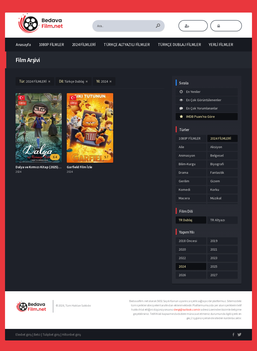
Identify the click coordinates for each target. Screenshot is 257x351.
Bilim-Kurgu (187, 164)
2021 (213, 249)
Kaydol (196, 26)
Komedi (184, 189)
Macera (184, 198)
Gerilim (184, 181)
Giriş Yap (229, 26)
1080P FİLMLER (51, 44)
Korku (214, 189)
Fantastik (217, 172)
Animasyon (187, 155)
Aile (181, 147)
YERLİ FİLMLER (221, 44)
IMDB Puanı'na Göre (200, 116)
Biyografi (217, 164)
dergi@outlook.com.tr (187, 309)
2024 (182, 266)
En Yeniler (193, 91)
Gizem (215, 181)
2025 (213, 266)
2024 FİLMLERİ (84, 44)
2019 (213, 241)
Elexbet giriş (24, 334)
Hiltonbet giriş (71, 334)
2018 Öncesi (188, 241)
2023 (213, 258)
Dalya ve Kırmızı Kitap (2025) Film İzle (43, 167)
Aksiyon (216, 147)
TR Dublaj (185, 220)
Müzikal (215, 198)
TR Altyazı (217, 220)
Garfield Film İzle (79, 167)
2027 (213, 275)
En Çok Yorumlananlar (202, 108)
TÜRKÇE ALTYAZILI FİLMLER (127, 44)
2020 (182, 249)
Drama (183, 172)
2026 (182, 275)
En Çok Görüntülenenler (203, 100)
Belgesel (217, 155)
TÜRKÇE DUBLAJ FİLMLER (179, 44)
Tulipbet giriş (51, 334)
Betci (37, 334)
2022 (182, 258)
